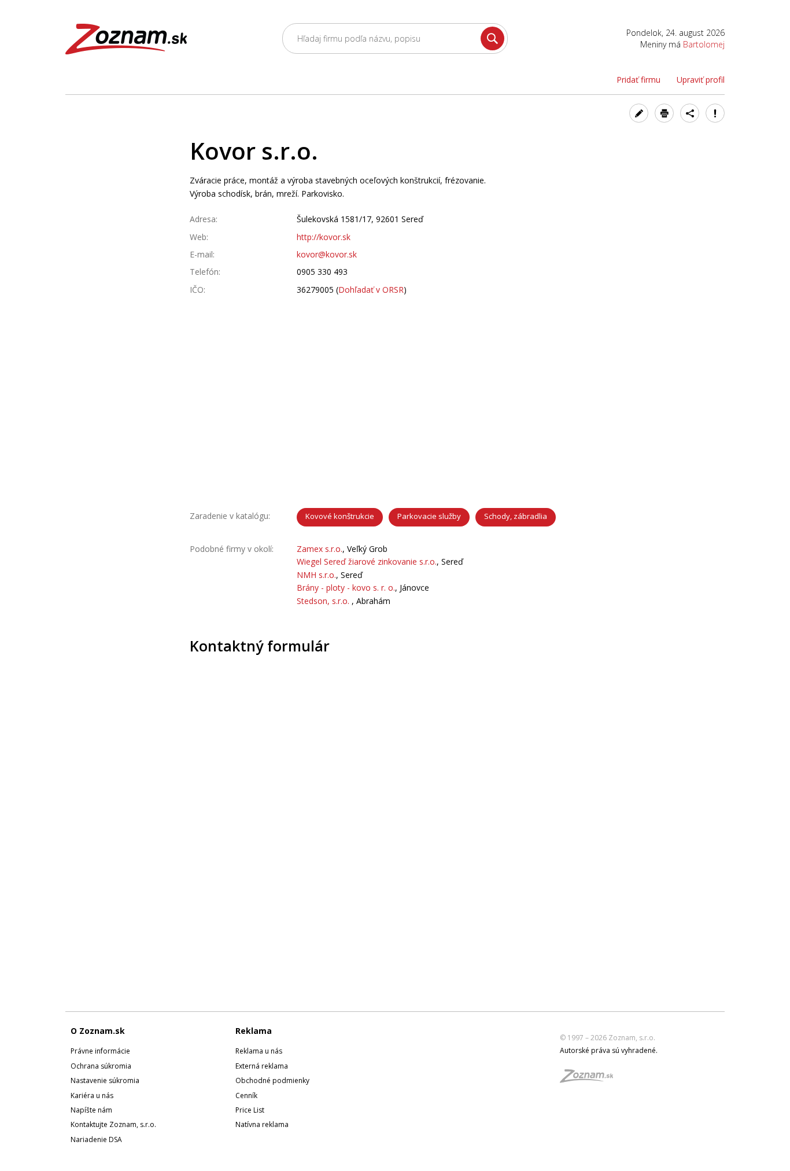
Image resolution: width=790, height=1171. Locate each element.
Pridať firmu (638, 79)
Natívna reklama (262, 1124)
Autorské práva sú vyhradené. (609, 1050)
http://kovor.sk (323, 236)
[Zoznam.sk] (590, 1079)
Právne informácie (100, 1051)
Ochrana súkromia (101, 1066)
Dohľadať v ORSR (371, 289)
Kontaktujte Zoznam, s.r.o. (113, 1124)
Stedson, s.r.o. (324, 600)
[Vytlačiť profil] (664, 113)
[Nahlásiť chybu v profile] (715, 113)
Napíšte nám (91, 1110)
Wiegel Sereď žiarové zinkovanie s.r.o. (367, 561)
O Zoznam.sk (98, 1030)
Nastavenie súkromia (105, 1080)
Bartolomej (704, 44)
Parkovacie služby (429, 516)
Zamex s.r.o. (319, 548)
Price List (249, 1110)
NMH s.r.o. (316, 574)
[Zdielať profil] (689, 113)
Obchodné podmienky (272, 1080)
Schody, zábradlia (515, 516)
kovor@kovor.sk (327, 254)
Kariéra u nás (92, 1095)
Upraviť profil (701, 79)
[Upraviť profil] (638, 113)
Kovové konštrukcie (339, 516)
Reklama (253, 1030)
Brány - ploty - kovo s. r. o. (346, 587)
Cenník (246, 1095)
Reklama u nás (258, 1051)
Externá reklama (261, 1066)
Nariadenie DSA (96, 1139)
